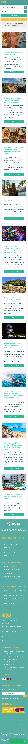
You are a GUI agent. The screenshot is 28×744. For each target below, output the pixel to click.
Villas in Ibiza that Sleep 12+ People (15, 590)
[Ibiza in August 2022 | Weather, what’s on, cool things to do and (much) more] (14, 430)
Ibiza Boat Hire (8, 661)
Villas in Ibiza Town (9, 547)
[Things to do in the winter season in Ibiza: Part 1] (14, 285)
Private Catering (9, 664)
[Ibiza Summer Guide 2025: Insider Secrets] (14, 39)
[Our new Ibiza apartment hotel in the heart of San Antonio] (14, 481)
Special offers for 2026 (14, 19)
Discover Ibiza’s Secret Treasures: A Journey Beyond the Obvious (12, 100)
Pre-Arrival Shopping (10, 659)
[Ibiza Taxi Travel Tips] (14, 188)
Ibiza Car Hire (8, 669)
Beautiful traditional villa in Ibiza (14, 569)
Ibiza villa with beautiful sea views (14, 578)
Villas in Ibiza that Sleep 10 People (14, 593)
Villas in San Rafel (9, 542)
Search (14, 15)
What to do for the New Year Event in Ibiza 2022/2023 (12, 346)
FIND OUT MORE (14, 71)
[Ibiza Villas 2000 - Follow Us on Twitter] (6, 640)
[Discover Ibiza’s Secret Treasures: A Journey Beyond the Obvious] (14, 85)
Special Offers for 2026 (11, 566)
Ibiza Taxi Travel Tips (12, 201)
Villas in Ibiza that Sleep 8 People (14, 595)
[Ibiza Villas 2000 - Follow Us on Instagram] (9, 640)
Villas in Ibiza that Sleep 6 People (14, 598)
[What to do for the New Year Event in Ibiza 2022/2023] (14, 331)
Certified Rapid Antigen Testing (13, 656)
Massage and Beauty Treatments (14, 667)
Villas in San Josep (9, 552)
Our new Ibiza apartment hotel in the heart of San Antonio (13, 496)
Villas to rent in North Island (12, 555)
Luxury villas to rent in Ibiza (12, 576)
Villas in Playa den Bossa (11, 544)
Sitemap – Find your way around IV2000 (13, 722)
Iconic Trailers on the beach (12, 601)
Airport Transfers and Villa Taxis (14, 651)
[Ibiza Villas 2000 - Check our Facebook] (3, 640)
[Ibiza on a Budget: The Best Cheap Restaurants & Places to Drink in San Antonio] (14, 135)
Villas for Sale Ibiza (10, 603)
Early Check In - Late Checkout (13, 653)
